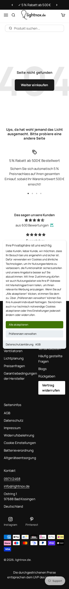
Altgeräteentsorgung (20, 458)
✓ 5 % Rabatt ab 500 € (34, 5)
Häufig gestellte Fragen (50, 358)
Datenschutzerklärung (19, 344)
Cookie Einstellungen (20, 443)
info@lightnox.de (17, 486)
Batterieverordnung (19, 450)
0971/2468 (12, 479)
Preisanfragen (14, 366)
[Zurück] (12, 5)
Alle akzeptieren (18, 324)
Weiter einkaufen (34, 85)
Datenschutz (13, 420)
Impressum (12, 428)
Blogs (42, 369)
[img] (34, 220)
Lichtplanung (14, 358)
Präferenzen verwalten (22, 333)
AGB (38, 344)
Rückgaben (46, 376)
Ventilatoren (13, 351)
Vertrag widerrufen (51, 387)
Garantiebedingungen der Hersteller (20, 376)
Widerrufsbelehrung (19, 435)
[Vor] (57, 5)
